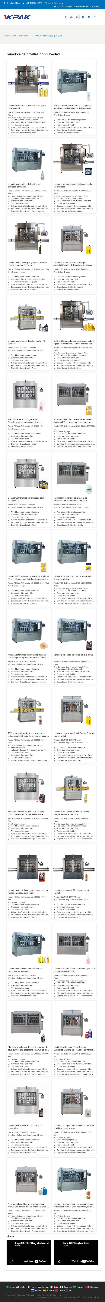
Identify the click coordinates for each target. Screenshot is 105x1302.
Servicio (56, 6)
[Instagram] (95, 17)
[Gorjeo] (89, 17)
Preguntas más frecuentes (76, 6)
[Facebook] (65, 17)
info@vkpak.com (55, 3)
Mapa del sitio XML (72, 1297)
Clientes (95, 6)
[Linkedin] (77, 17)
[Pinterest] (83, 17)
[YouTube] (71, 17)
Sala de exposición (91, 1297)
